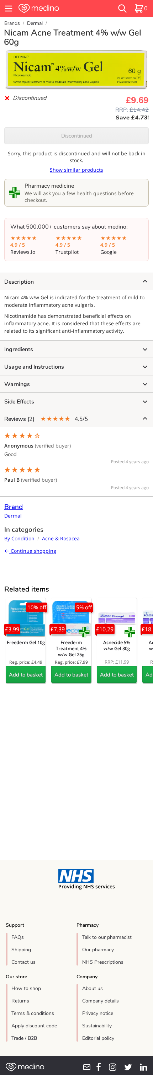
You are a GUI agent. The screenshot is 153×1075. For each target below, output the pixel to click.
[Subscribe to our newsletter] (84, 1067)
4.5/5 (46, 419)
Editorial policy (98, 1038)
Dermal (35, 23)
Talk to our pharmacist (107, 937)
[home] (53, 8)
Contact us (23, 962)
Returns (20, 1001)
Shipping (21, 949)
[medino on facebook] (96, 1067)
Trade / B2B (24, 1038)
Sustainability (97, 1025)
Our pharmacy (98, 949)
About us (92, 988)
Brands (12, 23)
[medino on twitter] (125, 1067)
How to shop (26, 988)
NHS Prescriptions (102, 962)
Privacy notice (97, 1013)
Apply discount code (34, 1025)
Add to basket (26, 674)
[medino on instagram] (110, 1067)
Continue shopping (32, 550)
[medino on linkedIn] (141, 1067)
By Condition (19, 538)
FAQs (17, 937)
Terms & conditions (32, 1013)
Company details (100, 1001)
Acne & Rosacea (61, 538)
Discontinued (76, 135)
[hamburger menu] (8, 9)
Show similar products (76, 169)
